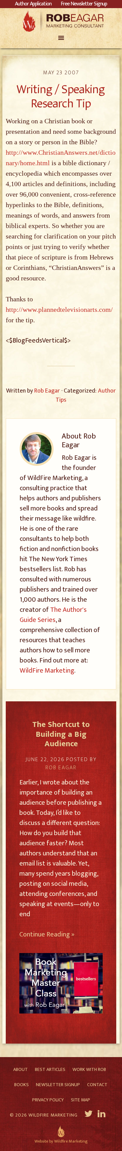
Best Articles (50, 1069)
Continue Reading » (47, 934)
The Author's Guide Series (53, 615)
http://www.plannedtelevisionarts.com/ (59, 309)
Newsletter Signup (58, 1085)
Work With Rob (89, 1069)
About (20, 1069)
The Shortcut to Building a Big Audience (61, 734)
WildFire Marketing (47, 670)
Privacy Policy (48, 1100)
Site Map (80, 1100)
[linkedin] (102, 1114)
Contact (97, 1085)
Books (21, 1085)
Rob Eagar (61, 21)
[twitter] (88, 1114)
